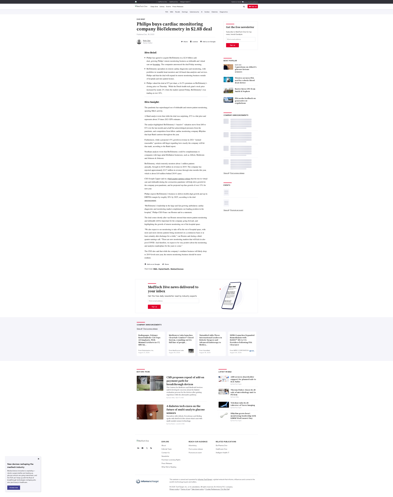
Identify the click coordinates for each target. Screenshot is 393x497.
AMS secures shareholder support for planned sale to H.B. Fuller (243, 379)
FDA (166, 12)
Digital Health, (164, 269)
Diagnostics (224, 12)
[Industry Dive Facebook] (142, 448)
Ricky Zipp (146, 41)
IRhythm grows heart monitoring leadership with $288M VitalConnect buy (243, 415)
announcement (150, 200)
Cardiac (207, 12)
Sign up (254, 6)
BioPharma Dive (162, 2)
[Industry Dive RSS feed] (151, 448)
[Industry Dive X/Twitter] (147, 448)
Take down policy (197, 489)
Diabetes (215, 12)
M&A (171, 12)
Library (162, 6)
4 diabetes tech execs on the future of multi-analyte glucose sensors (186, 409)
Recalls (177, 12)
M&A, (155, 269)
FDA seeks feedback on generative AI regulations (245, 100)
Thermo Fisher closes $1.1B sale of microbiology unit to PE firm (243, 392)
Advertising (192, 445)
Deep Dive (154, 6)
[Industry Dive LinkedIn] (138, 448)
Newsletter (165, 456)
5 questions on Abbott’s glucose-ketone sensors (245, 69)
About (163, 445)
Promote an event (236, 210)
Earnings (185, 12)
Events (168, 6)
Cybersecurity (194, 12)
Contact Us (165, 453)
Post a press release (237, 173)
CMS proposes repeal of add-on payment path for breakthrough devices (185, 380)
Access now (14, 487)
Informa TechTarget (205, 479)
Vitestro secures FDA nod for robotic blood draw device (245, 80)
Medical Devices (177, 269)
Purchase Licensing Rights (170, 460)
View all (226, 173)
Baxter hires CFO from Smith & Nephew (245, 90)
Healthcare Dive (173, 2)
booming (156, 64)
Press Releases (178, 6)
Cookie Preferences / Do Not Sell (217, 489)
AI (201, 12)
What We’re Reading (168, 467)
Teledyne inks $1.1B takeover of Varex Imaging (243, 404)
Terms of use (185, 489)
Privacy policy (174, 489)
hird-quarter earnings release (179, 178)
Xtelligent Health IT (185, 2)
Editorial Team (166, 449)
